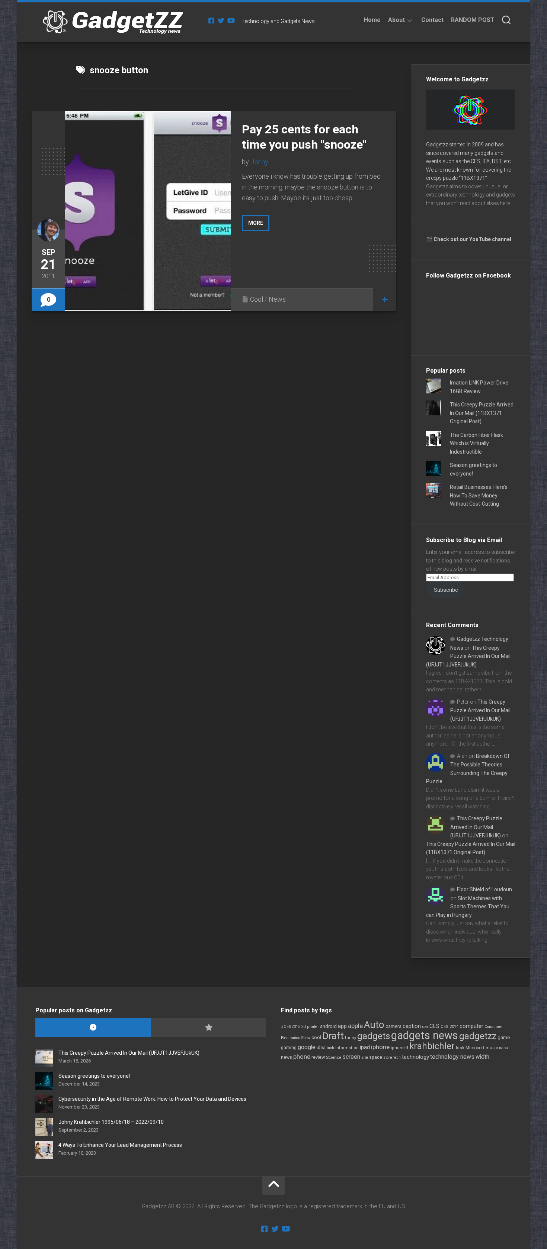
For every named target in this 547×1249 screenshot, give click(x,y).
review (318, 1057)
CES (434, 1026)
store (387, 1057)
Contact (432, 19)
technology (415, 1057)
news (286, 1057)
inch (330, 1047)
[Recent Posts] (93, 1027)
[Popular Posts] (208, 1027)
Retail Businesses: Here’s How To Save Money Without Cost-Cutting (479, 495)
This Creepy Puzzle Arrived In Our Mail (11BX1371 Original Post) (482, 413)
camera (394, 1026)
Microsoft (475, 1047)
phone (301, 1056)
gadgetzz (477, 1036)
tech (397, 1057)
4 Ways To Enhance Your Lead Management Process (120, 1145)
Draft (333, 1035)
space (375, 1057)
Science (333, 1057)
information (347, 1047)
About (396, 19)
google (307, 1047)
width (482, 1056)
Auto (374, 1024)
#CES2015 (290, 1026)
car (425, 1026)
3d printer (310, 1026)
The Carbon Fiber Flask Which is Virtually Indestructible (476, 443)
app (342, 1026)
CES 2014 (449, 1026)
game (504, 1037)
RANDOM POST (473, 19)
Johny (259, 162)
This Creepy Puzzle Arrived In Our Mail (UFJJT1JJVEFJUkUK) (468, 656)
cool (316, 1037)
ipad (365, 1047)
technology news (452, 1056)
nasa (503, 1047)
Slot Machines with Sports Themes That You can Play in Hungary (467, 906)
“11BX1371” (473, 178)
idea (321, 1047)
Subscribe (446, 590)
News (277, 299)
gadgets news (424, 1035)
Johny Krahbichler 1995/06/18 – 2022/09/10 (111, 1122)
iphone (380, 1047)
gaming (289, 1047)
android (328, 1026)
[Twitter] (221, 20)
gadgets (373, 1036)
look (460, 1047)
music (492, 1047)
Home (372, 19)
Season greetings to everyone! (94, 1076)
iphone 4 (399, 1047)
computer (471, 1026)
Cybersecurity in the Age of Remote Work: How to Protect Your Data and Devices (152, 1099)
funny (350, 1037)
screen (351, 1056)
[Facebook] (211, 20)
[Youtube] (230, 20)
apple (355, 1025)
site (364, 1057)
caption (412, 1026)
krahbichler (432, 1046)
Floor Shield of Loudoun (484, 889)
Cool (256, 299)
